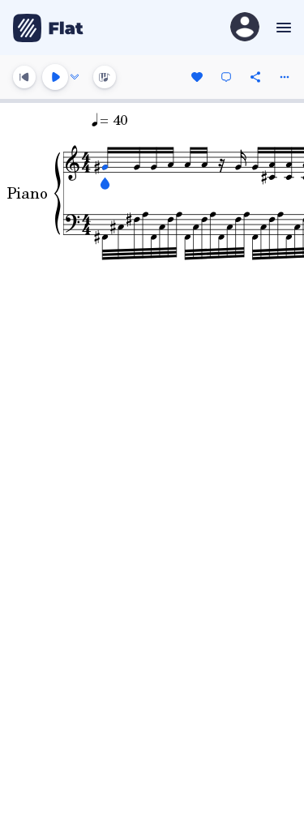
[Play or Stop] (55, 77)
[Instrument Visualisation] (104, 77)
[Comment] (226, 77)
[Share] (255, 77)
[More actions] (284, 77)
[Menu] (281, 27)
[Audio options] (74, 77)
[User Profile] (244, 28)
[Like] (197, 77)
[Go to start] (24, 77)
